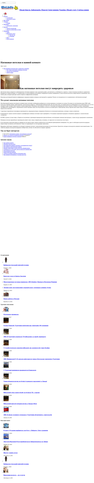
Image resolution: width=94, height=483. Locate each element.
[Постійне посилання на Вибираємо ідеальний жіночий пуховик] (6, 262)
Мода (7, 37)
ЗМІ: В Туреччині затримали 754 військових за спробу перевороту (25, 336)
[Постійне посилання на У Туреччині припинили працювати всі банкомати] (6, 367)
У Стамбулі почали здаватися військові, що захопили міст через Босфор (27, 348)
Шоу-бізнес (6, 20)
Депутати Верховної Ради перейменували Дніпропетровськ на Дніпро (26, 441)
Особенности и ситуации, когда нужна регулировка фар (18, 149)
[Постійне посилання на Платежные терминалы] (6, 311)
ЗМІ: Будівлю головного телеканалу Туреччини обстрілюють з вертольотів (28, 415)
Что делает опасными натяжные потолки (16, 70)
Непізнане (6, 24)
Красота (6, 27)
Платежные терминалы (11, 314)
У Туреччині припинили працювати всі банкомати (20, 370)
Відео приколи (10, 39)
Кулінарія (11, 36)
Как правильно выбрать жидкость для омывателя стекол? (18, 145)
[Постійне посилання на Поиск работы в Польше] (6, 296)
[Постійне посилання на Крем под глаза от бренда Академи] (6, 273)
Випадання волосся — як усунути (14, 475)
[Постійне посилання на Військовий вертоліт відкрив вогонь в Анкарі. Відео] (6, 400)
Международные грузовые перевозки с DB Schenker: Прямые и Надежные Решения (30, 282)
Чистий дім (12, 35)
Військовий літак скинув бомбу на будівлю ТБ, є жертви (22, 392)
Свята (7, 32)
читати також (9, 72)
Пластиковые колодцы (9, 150)
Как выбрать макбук (9, 142)
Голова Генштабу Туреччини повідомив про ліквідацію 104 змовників (26, 325)
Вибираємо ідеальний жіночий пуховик (16, 265)
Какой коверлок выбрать (10, 152)
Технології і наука (10, 19)
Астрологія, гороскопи (12, 25)
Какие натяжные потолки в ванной (12, 136)
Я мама (8, 23)
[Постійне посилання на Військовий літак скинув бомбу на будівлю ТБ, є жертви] (6, 389)
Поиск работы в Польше (11, 299)
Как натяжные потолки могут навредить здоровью (16, 68)
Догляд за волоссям (11, 28)
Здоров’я (6, 21)
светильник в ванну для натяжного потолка (20, 134)
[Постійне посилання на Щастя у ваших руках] (6, 450)
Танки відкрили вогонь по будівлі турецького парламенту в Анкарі (25, 381)
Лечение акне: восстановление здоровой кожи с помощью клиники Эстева (27, 287)
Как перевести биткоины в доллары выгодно (15, 154)
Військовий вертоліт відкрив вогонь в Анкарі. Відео (20, 403)
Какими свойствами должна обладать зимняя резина (17, 148)
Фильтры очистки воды (9, 144)
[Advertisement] (47, 50)
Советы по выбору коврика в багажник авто (15, 153)
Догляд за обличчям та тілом (13, 29)
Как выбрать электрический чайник (13, 146)
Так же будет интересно (12, 71)
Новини (6, 16)
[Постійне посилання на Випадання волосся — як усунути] (6, 472)
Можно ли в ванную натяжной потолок (13, 135)
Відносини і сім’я (10, 33)
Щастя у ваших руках (11, 453)
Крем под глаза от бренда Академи (15, 276)
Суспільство (9, 17)
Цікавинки (6, 31)
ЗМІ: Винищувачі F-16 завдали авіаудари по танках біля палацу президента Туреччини (32, 359)
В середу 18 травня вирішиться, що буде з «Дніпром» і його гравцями (26, 430)
